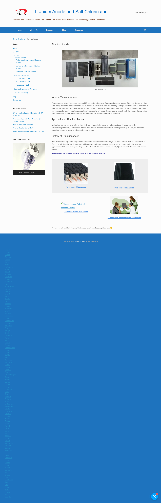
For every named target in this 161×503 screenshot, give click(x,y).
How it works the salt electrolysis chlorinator (29, 131)
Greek (7, 333)
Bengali (7, 382)
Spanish (8, 252)
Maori (7, 472)
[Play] (16, 172)
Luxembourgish (10, 374)
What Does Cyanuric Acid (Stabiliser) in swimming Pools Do (27, 120)
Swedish (8, 291)
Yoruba (7, 264)
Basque (7, 279)
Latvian (7, 440)
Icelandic (8, 289)
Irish (6, 433)
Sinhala (7, 364)
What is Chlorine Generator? (23, 128)
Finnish (7, 426)
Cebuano (8, 369)
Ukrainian (8, 276)
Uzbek (7, 487)
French (7, 254)
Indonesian (9, 362)
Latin (6, 301)
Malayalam (9, 443)
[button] (29, 159)
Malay (7, 340)
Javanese (8, 325)
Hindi (7, 391)
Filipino (7, 428)
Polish (7, 328)
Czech (7, 345)
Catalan (7, 409)
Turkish (7, 272)
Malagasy (8, 313)
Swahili (7, 294)
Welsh (7, 489)
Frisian (7, 372)
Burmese (8, 467)
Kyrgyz (7, 306)
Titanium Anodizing (21, 92)
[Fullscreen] (41, 172)
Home (19, 30)
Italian (7, 262)
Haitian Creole (10, 347)
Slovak (7, 453)
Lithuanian (8, 367)
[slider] (26, 172)
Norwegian (8, 308)
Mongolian (8, 470)
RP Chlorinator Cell (23, 78)
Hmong (7, 318)
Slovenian (8, 450)
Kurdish (7, 298)
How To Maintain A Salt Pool (23, 124)
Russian (8, 401)
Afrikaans (8, 281)
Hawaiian (8, 323)
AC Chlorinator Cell (23, 81)
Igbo (6, 357)
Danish (7, 259)
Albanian (8, 396)
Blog (64, 30)
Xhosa (7, 492)
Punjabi (7, 460)
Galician (8, 423)
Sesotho (8, 455)
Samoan (8, 448)
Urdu (6, 484)
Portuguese (9, 267)
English (7, 250)
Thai (6, 394)
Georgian (8, 497)
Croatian (8, 384)
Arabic (7, 269)
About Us (33, 30)
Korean (7, 338)
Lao (6, 284)
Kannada (8, 435)
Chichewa (8, 411)
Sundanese (9, 480)
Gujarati (8, 421)
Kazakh (7, 438)
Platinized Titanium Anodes (26, 71)
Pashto (7, 462)
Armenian (8, 274)
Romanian (8, 457)
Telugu (7, 330)
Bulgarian (8, 389)
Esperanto (8, 335)
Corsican (8, 413)
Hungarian (8, 387)
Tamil (7, 296)
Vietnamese (9, 404)
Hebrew (7, 416)
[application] (29, 159)
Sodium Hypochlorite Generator (25, 89)
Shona (7, 475)
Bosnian (8, 303)
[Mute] (37, 172)
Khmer (7, 350)
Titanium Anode (20, 57)
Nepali (7, 465)
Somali (7, 377)
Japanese (8, 360)
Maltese (8, 445)
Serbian (7, 355)
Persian (7, 379)
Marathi (7, 343)
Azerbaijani (9, 406)
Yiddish (7, 311)
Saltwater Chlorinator (21, 76)
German (8, 257)
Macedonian (9, 320)
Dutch (7, 352)
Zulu (6, 494)
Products (49, 30)
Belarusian (9, 316)
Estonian (8, 431)
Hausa (7, 418)
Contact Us (79, 30)
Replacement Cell (22, 85)
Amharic (8, 399)
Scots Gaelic (9, 286)
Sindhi (7, 477)
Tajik (6, 482)
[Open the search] (144, 30)
